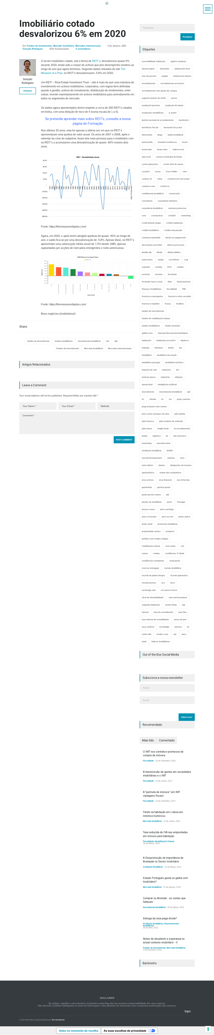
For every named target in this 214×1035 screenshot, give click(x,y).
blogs (160, 135)
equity (161, 260)
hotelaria (158, 348)
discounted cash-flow (152, 245)
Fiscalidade (148, 761)
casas (158, 171)
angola (165, 76)
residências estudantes (153, 561)
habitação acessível (165, 340)
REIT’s (96, 61)
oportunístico (148, 473)
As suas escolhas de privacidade (125, 1030)
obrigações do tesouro (180, 465)
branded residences (167, 142)
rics (163, 583)
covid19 (172, 215)
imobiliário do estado (167, 355)
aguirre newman (178, 61)
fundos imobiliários (64, 341)
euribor (180, 267)
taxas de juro (180, 619)
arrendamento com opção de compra (159, 91)
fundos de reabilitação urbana (156, 318)
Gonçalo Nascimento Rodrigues (173, 333)
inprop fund (147, 384)
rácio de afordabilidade (153, 597)
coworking (186, 215)
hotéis (171, 348)
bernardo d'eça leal (173, 127)
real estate (170, 546)
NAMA (170, 450)
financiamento (183, 282)
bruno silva (162, 149)
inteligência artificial (167, 384)
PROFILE (27, 91)
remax (145, 553)
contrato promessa (177, 208)
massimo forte (164, 443)
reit (107, 341)
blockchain (147, 135)
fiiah (170, 282)
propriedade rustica (151, 531)
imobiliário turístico (174, 362)
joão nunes (147, 428)
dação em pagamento (175, 238)
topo (188, 1011)
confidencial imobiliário (153, 193)
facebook (172, 274)
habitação (146, 340)
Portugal (181, 502)
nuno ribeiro (147, 465)
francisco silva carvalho (179, 296)
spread (145, 612)
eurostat (146, 274)
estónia (158, 267)
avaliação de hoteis (174, 105)
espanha (146, 267)
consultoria (147, 201)
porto (169, 502)
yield (144, 641)
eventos (159, 274)
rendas (156, 553)
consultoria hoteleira (167, 201)
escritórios (174, 260)
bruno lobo (147, 149)
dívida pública (174, 252)
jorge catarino (183, 399)
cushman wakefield (151, 238)
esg (186, 260)
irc (143, 399)
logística (157, 436)
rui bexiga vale (149, 590)
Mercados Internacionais (88, 46)
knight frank (163, 428)
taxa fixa (182, 612)
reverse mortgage (150, 568)
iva (170, 399)
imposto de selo (149, 370)
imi (180, 348)
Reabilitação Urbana (164, 841)
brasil (184, 142)
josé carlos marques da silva (155, 414)
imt (177, 370)
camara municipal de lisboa (169, 157)
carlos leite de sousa (173, 164)
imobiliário (147, 355)
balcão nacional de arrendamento (158, 120)
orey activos (148, 480)
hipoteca (185, 340)
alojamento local (182, 69)
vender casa (162, 634)
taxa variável (148, 627)
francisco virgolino (150, 304)
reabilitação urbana (151, 546)
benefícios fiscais (150, 127)
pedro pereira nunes (151, 495)
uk (188, 627)
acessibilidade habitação (153, 61)
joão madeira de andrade (171, 421)
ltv (167, 436)
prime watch (184, 517)
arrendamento (148, 83)
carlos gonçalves (150, 164)
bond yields (147, 142)
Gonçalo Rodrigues (33, 49)
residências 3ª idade (174, 553)
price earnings (167, 509)
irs (162, 399)
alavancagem (148, 69)
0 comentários (83, 49)
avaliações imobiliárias (153, 113)
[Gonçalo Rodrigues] (27, 67)
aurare (174, 98)
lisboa (144, 436)
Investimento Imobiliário (154, 907)
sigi (116, 341)
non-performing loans (152, 458)
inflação (178, 377)
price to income (149, 517)
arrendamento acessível (172, 83)
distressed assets (175, 245)
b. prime (173, 113)
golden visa (147, 333)
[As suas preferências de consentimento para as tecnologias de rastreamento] (208, 1029)
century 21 (147, 179)
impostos (166, 370)
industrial (165, 377)
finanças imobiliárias (152, 289)
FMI (184, 289)
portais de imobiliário (152, 502)
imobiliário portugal (151, 362)
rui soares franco (169, 590)
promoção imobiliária (167, 524)
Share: (23, 326)
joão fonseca (148, 421)
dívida (159, 252)
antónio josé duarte (182, 76)
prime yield (147, 524)
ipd (188, 392)
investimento (148, 392)
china (159, 179)
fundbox (180, 304)
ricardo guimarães (179, 575)
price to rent (167, 517)
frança (168, 304)
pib (167, 495)
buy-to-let (146, 157)
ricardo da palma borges (153, 575)
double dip (146, 252)
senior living (171, 605)
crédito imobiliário (150, 230)
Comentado (167, 740)
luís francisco (179, 436)
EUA (169, 267)
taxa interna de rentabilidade (155, 619)
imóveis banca (149, 377)
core (144, 215)
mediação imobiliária (152, 450)
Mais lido (148, 740)
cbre (185, 171)
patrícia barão (163, 487)
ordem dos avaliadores (170, 473)
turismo (178, 627)
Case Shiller (171, 171)
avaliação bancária (151, 105)
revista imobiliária (172, 568)
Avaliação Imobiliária (153, 867)
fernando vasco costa (152, 282)
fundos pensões (172, 326)
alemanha (164, 69)
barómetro (184, 120)
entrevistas (147, 260)
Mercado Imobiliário (63, 46)
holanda (145, 348)
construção (174, 193)
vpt (174, 634)
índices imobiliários (160, 641)
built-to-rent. (178, 149)
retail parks (174, 561)
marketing (146, 443)
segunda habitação (151, 605)
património (147, 487)
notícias (171, 458)
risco (172, 583)
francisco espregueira (152, 296)
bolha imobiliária (175, 135)
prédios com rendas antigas (155, 539)
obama (161, 465)
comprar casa (148, 186)
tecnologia (164, 627)
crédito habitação (174, 223)
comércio (164, 186)
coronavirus (157, 215)
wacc (184, 634)
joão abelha (179, 414)
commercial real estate (179, 179)
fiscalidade (172, 289)
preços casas (148, 509)
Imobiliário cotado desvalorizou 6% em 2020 (72, 28)
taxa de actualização (163, 612)
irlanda (152, 399)
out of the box (183, 480)
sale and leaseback (178, 597)
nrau (182, 458)
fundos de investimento (38, 341)
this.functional (58, 1020)
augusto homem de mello (154, 98)
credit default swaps (151, 223)
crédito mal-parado (173, 230)
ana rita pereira (149, 76)
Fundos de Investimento (39, 46)
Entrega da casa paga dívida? (160, 918)
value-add (146, 634)
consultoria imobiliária (152, 208)
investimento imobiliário (89, 341)
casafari (146, 171)
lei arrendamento (182, 428)
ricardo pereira (149, 583)
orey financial (165, 480)
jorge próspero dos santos (154, 406)
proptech (170, 531)
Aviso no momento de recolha (78, 1030)
